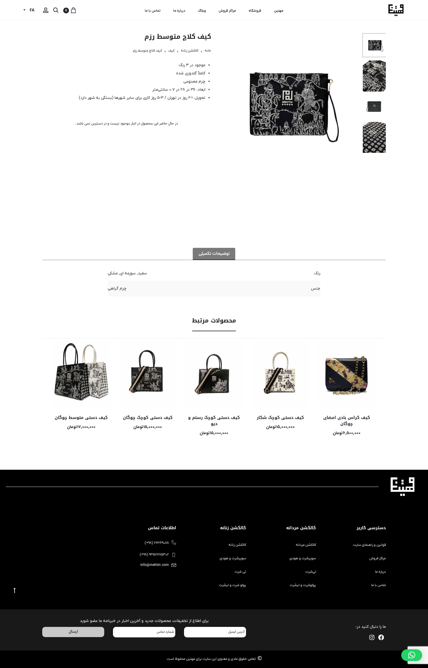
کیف (171, 50)
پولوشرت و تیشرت (303, 585)
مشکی (113, 273)
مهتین (278, 10)
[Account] (46, 10)
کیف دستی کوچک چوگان (148, 418)
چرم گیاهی (117, 288)
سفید (142, 273)
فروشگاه (255, 10)
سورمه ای (128, 273)
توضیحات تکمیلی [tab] (214, 253)
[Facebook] (381, 637)
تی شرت (240, 571)
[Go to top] (14, 590)
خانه (208, 50)
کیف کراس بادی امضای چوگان (346, 421)
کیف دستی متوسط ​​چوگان (81, 418)
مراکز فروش (227, 10)
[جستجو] (56, 10)
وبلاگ (202, 10)
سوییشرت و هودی (302, 558)
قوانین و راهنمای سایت (369, 545)
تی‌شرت (310, 571)
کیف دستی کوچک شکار (280, 418)
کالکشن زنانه (189, 50)
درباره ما (179, 10)
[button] (411, 655)
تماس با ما (152, 10)
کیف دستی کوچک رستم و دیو (214, 421)
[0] (73, 10)
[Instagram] (371, 637)
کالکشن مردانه (306, 545)
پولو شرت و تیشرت (232, 585)
